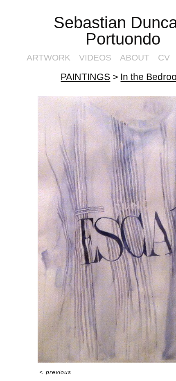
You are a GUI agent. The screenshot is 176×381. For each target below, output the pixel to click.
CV (155, 41)
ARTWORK (66, 41)
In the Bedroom (144, 60)
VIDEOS (102, 41)
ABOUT (132, 41)
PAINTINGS (96, 60)
